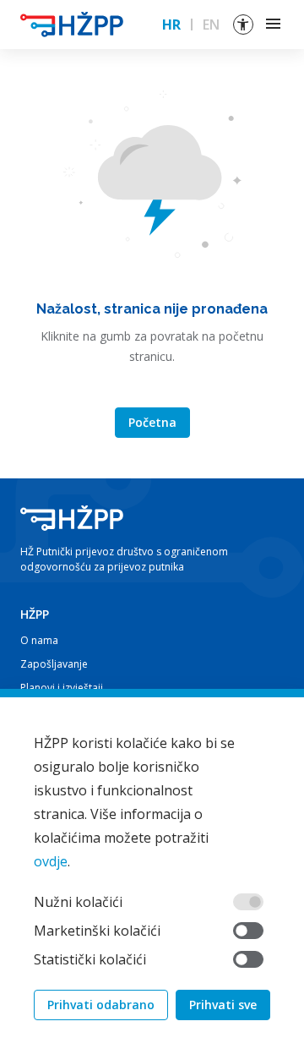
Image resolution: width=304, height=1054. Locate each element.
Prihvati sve (223, 1005)
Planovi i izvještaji (61, 687)
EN (211, 24)
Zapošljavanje (54, 664)
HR (171, 24)
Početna (152, 422)
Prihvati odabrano (101, 1005)
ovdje (51, 861)
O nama (39, 640)
